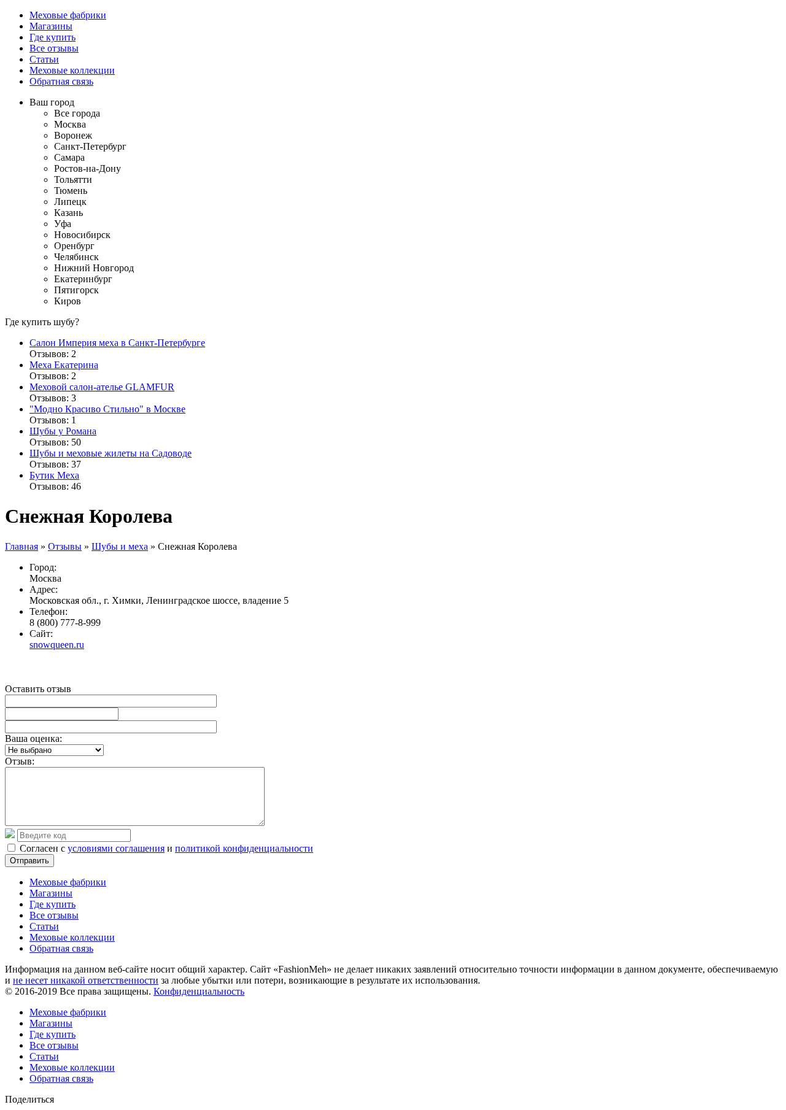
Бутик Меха (54, 475)
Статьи (44, 59)
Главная (21, 546)
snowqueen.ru (56, 644)
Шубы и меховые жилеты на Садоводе (110, 453)
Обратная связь (61, 81)
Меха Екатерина (63, 365)
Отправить (29, 860)
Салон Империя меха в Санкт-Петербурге (117, 342)
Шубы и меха (119, 546)
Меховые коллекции (72, 70)
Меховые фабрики (67, 15)
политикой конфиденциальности (244, 848)
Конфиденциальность (199, 991)
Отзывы (65, 546)
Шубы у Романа (62, 431)
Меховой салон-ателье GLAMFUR (101, 387)
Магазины (50, 26)
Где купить (52, 37)
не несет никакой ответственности (85, 980)
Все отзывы (54, 48)
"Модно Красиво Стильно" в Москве (107, 409)
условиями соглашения (116, 848)
